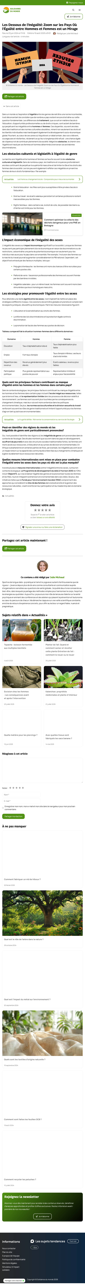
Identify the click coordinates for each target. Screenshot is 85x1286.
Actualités (9, 496)
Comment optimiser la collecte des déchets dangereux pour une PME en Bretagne (62, 222)
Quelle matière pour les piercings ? (20, 735)
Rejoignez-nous (76, 2)
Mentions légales (9, 1263)
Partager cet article (15, 96)
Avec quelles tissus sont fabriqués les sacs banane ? (59, 737)
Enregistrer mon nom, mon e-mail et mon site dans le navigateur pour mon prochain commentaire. (40, 808)
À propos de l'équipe (10, 1255)
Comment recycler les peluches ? (20, 1179)
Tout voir (73, 1241)
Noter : (5, 788)
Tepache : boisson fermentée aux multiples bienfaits (18, 646)
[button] (73, 10)
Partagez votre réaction (13, 1281)
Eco (35, 1247)
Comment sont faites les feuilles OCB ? (23, 1119)
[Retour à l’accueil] (12, 10)
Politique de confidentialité (13, 1259)
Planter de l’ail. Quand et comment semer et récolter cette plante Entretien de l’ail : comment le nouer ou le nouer (60, 649)
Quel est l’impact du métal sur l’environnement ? (27, 999)
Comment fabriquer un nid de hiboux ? (22, 879)
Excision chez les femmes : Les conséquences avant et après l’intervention (16, 695)
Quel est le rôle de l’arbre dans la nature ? (23, 939)
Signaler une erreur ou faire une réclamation (44, 527)
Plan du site (7, 1252)
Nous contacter (9, 1248)
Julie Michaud (57, 577)
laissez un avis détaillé (46, 517)
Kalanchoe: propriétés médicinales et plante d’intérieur (61, 693)
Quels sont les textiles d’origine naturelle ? (24, 1059)
